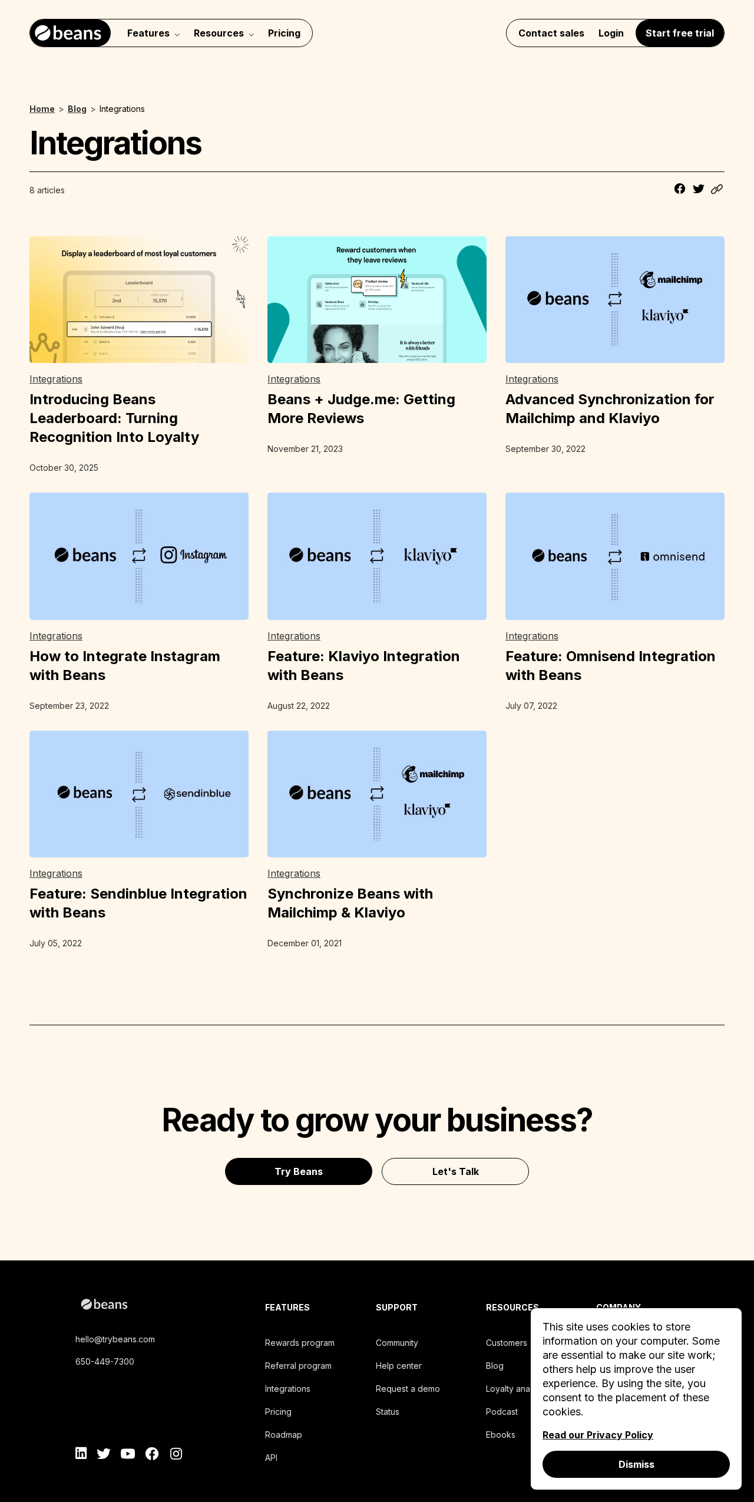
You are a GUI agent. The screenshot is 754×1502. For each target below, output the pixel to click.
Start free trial (680, 33)
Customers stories (520, 1343)
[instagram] (175, 1455)
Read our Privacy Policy (598, 1435)
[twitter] (104, 1455)
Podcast (502, 1412)
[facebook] (152, 1455)
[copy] (717, 190)
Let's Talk (455, 1171)
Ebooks (500, 1435)
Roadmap (283, 1435)
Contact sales (551, 33)
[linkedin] (81, 1455)
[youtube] (128, 1455)
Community (397, 1343)
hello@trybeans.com (115, 1339)
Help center (399, 1366)
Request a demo (408, 1389)
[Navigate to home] (70, 33)
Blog (495, 1366)
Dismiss (636, 1464)
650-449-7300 (104, 1361)
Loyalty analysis (516, 1389)
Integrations (287, 1389)
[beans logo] (156, 1306)
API (271, 1458)
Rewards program (300, 1343)
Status (387, 1412)
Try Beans (299, 1171)
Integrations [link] (55, 379)
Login (611, 33)
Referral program (298, 1366)
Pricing (284, 33)
